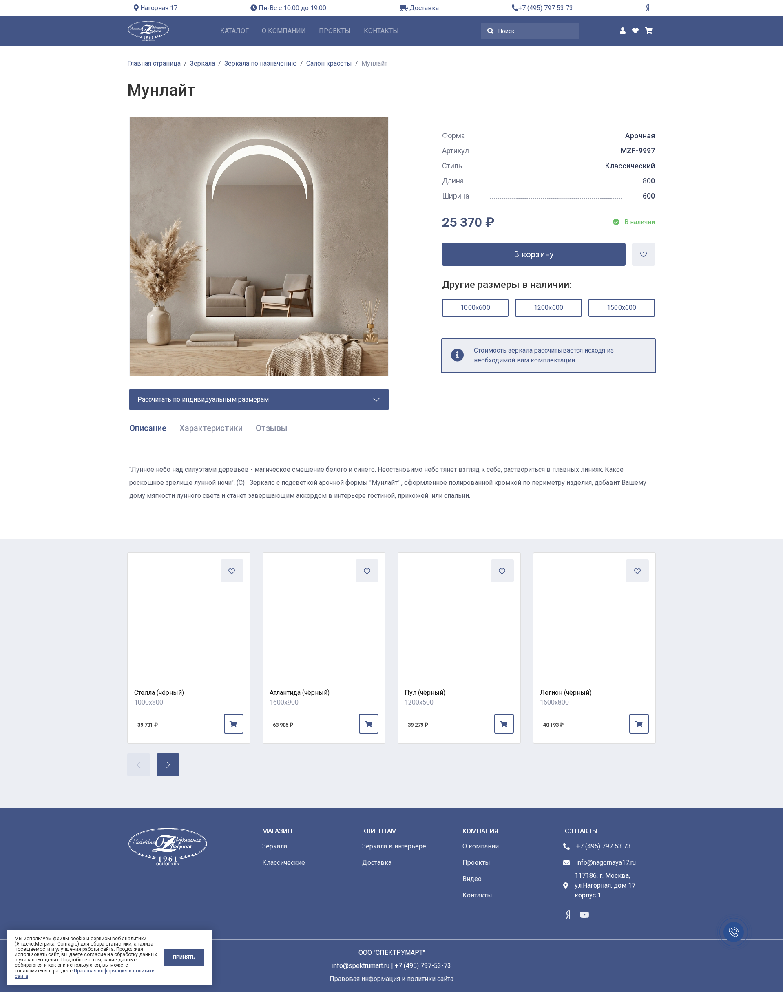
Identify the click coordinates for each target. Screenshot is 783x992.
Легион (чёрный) (565, 692)
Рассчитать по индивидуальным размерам (203, 399)
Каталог (234, 31)
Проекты (335, 31)
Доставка (423, 8)
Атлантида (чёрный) (300, 692)
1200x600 (549, 308)
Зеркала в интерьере (394, 846)
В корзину (533, 254)
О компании (284, 31)
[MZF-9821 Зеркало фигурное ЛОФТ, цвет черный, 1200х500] (459, 614)
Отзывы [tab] (272, 428)
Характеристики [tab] (211, 428)
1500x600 (622, 308)
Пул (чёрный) (425, 692)
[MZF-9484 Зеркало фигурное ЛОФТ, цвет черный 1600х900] (324, 614)
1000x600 (475, 308)
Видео (472, 879)
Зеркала (274, 846)
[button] (168, 764)
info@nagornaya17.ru (606, 862)
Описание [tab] (147, 428)
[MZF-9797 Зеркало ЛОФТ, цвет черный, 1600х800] (594, 614)
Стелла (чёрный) (159, 692)
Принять (184, 957)
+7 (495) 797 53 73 (545, 8)
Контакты (381, 31)
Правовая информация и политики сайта (85, 973)
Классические (283, 862)
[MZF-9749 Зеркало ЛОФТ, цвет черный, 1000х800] (189, 614)
